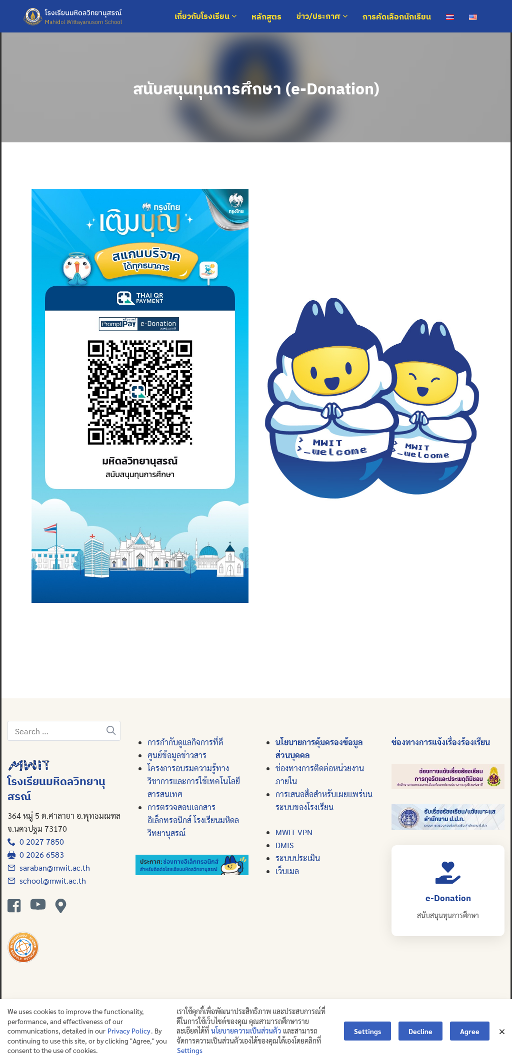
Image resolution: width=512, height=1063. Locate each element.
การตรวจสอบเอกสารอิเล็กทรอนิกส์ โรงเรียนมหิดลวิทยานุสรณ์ (193, 820)
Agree (470, 1031)
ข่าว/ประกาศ (319, 16)
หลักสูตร (267, 16)
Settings (189, 1050)
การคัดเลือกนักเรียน (396, 16)
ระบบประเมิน (298, 858)
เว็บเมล (287, 871)
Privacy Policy (129, 1030)
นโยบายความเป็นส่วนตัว (246, 1030)
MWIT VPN (294, 832)
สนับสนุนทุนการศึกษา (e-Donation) (256, 88)
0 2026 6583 (40, 854)
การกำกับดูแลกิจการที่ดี (185, 742)
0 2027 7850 (40, 841)
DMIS (285, 845)
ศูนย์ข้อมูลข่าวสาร (177, 755)
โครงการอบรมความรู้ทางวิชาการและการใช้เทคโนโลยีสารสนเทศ (194, 781)
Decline (420, 1031)
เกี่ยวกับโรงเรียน (203, 16)
